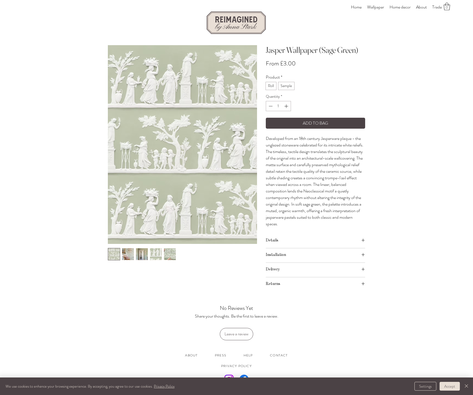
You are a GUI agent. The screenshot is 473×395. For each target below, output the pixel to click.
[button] (447, 6)
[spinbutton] (278, 106)
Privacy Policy (164, 386)
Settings (425, 386)
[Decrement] (270, 106)
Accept (449, 386)
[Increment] (286, 106)
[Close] (466, 386)
